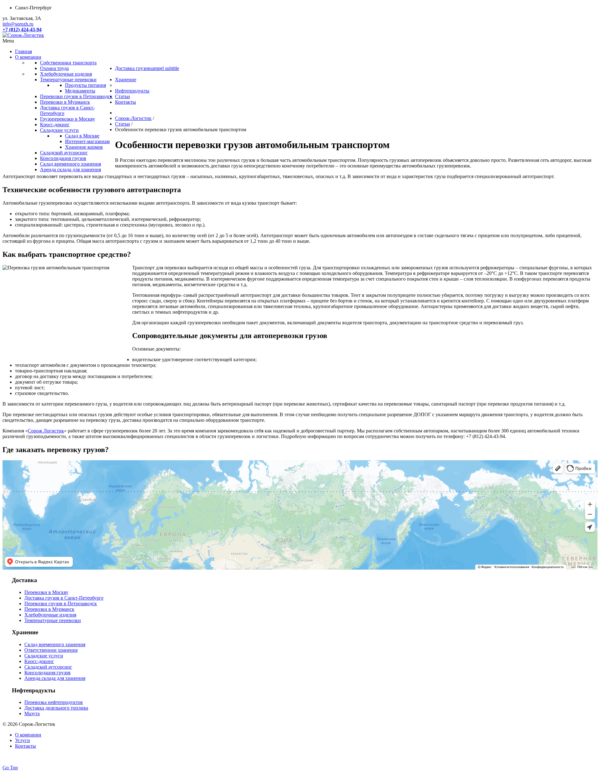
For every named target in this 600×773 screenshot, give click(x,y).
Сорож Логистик (46, 430)
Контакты (25, 746)
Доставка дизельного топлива (56, 708)
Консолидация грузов (47, 672)
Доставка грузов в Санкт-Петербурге (63, 598)
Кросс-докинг (39, 661)
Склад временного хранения (54, 644)
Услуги (22, 740)
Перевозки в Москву (46, 592)
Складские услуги (43, 655)
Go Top (10, 767)
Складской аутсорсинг (48, 667)
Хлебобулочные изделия (50, 614)
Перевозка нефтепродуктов (53, 702)
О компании (28, 734)
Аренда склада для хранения (54, 678)
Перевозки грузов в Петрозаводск (60, 603)
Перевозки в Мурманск (49, 609)
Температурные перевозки (52, 620)
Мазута (32, 713)
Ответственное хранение (51, 650)
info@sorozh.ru (17, 24)
